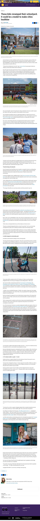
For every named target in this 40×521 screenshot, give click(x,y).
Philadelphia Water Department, (9, 284)
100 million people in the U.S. (24, 410)
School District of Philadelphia (26, 282)
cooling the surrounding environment (27, 210)
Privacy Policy (25, 510)
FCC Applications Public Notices (26, 508)
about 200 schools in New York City (20, 306)
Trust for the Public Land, (8, 117)
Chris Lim (20, 170)
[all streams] (38, 5)
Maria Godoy (6, 22)
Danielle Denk (5, 220)
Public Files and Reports (17, 510)
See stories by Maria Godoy (12, 483)
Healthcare (3, 10)
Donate (36, 1)
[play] (2, 4)
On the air (20, 489)
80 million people (10, 414)
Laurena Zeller (22, 66)
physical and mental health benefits (15, 181)
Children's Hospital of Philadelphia (21, 284)
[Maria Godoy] (3, 480)
